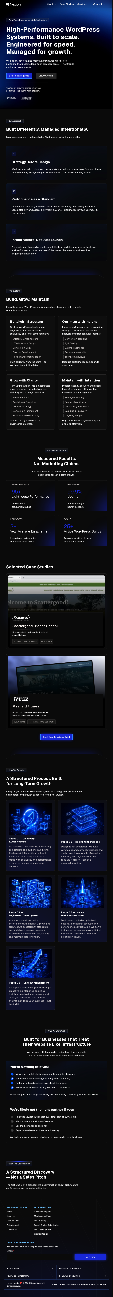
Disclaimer (71, 1284)
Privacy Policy (58, 1284)
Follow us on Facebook (70, 1268)
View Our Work (46, 75)
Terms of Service (98, 1284)
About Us (51, 4)
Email (10, 1250)
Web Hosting (40, 1220)
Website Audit (13, 1225)
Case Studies (67, 4)
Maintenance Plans (43, 1216)
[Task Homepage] (13, 4)
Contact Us (99, 4)
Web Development (42, 1229)
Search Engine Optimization (46, 1225)
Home (9, 1211)
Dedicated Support (42, 1211)
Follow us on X (14, 1268)
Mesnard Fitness (26, 706)
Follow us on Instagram (18, 1275)
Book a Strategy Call (19, 75)
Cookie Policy (83, 1284)
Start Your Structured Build (56, 737)
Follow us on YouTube (69, 1275)
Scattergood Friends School (35, 626)
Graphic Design (41, 1234)
